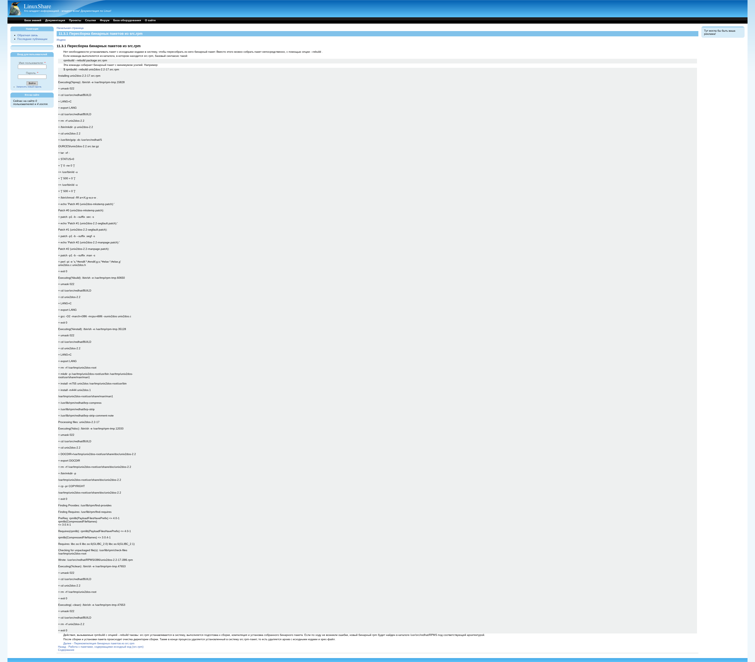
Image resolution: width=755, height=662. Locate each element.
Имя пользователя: (32, 63)
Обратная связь (27, 35)
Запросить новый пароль (28, 87)
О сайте (150, 20)
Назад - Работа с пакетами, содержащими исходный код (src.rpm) (101, 646)
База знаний (32, 20)
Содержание (66, 649)
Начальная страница (70, 28)
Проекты (75, 20)
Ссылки (90, 20)
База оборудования (127, 20)
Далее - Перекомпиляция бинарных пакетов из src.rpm (98, 643)
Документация (55, 20)
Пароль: (32, 73)
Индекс (61, 39)
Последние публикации (32, 39)
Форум (104, 20)
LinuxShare (37, 6)
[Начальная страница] (15, 14)
